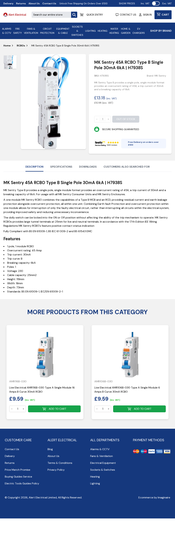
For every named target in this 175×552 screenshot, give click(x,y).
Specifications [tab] (61, 166)
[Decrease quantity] (96, 119)
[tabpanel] (53, 101)
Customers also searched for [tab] (127, 166)
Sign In (147, 14)
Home (7, 45)
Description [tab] (34, 166)
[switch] (156, 3)
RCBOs (21, 45)
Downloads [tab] (88, 166)
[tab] (10, 62)
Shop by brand (161, 31)
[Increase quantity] (108, 119)
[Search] (74, 15)
